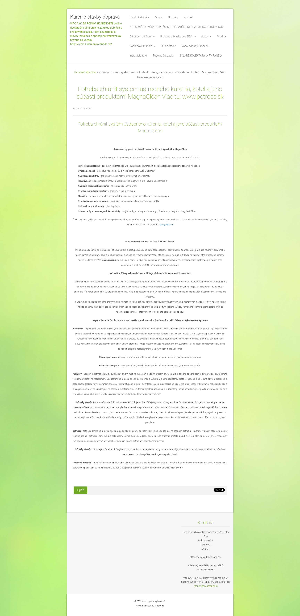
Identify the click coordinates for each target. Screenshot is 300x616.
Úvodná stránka (85, 72)
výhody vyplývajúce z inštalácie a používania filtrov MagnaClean (110, 219)
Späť (80, 490)
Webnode (159, 605)
